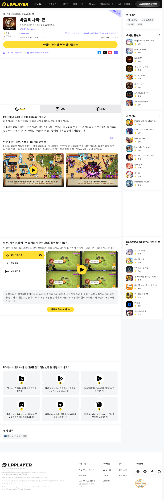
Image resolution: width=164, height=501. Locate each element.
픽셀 (140, 24)
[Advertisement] (60, 81)
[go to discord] (159, 471)
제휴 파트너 (105, 4)
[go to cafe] (138, 471)
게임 (9, 14)
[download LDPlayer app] (119, 4)
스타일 (131, 24)
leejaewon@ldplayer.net (51, 481)
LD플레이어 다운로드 (148, 4)
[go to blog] (152, 471)
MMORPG (132, 20)
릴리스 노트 (78, 4)
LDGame (91, 4)
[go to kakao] (145, 471)
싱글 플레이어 (148, 20)
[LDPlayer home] (15, 4)
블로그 (66, 4)
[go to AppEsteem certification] (140, 484)
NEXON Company (28, 29)
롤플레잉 (16, 14)
